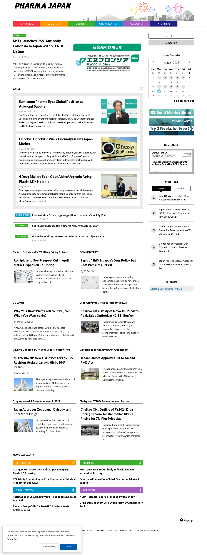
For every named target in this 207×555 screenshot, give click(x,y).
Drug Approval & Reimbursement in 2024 (36, 401)
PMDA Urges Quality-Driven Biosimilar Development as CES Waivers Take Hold (175, 230)
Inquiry (123, 530)
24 (159, 91)
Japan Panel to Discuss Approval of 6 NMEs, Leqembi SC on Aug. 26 (176, 264)
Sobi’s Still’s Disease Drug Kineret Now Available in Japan (65, 225)
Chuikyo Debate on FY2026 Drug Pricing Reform (40, 252)
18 (165, 86)
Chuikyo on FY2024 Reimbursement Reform (105, 401)
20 (177, 86)
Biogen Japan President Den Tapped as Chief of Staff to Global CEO (173, 247)
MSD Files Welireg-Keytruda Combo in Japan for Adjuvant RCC (68, 236)
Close (69, 546)
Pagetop (188, 520)
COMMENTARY (89, 252)
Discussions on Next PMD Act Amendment (104, 349)
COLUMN (18, 302)
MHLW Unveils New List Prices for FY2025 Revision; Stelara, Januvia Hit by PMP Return (43, 362)
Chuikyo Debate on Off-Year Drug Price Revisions (41, 349)
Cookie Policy (85, 530)
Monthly (181, 188)
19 (171, 86)
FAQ (132, 530)
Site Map (112, 530)
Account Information (148, 530)
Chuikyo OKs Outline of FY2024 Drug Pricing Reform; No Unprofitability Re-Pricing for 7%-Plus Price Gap (107, 414)
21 (183, 86)
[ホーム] (42, 5)
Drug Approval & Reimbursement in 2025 (103, 302)
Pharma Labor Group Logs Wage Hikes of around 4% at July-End (69, 215)
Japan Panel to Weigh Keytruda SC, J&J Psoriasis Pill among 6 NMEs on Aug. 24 (175, 213)
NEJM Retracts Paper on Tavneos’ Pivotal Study (107, 496)
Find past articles (184, 100)
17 (159, 86)
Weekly (161, 188)
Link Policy (100, 530)
